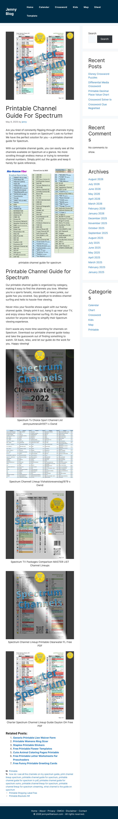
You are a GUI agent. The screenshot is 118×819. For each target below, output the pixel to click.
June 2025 (94, 247)
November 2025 (97, 223)
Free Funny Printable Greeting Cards (35, 763)
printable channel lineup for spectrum (40, 783)
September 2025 (98, 233)
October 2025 (96, 228)
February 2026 (96, 208)
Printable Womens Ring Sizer (30, 741)
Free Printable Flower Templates (32, 748)
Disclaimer (71, 811)
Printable (13, 771)
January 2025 (96, 272)
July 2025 (94, 242)
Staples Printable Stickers (29, 745)
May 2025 (94, 252)
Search (92, 33)
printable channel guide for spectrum (40, 777)
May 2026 (94, 193)
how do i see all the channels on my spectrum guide (34, 774)
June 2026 (94, 189)
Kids (75, 7)
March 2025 (95, 262)
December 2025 (97, 218)
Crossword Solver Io (100, 99)
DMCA (60, 811)
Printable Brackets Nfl (19, 796)
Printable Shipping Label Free (23, 793)
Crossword (61, 7)
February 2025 (96, 267)
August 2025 (95, 237)
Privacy (51, 811)
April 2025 (94, 257)
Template (32, 15)
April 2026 (94, 198)
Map (86, 7)
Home (30, 7)
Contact (83, 811)
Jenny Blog (11, 11)
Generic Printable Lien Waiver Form (34, 737)
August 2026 (95, 179)
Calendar (44, 7)
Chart (91, 310)
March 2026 (95, 203)
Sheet (97, 7)
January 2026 (96, 213)
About (42, 811)
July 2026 (94, 184)
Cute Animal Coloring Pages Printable (36, 752)
